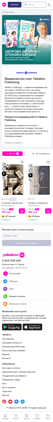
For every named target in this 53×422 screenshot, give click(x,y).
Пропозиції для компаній (13, 351)
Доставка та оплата (11, 368)
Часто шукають (9, 387)
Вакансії (6, 354)
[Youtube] (10, 402)
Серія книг (7, 391)
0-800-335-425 (11, 260)
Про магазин (8, 339)
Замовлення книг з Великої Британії (18, 372)
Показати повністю (13, 143)
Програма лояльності (12, 343)
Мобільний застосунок (14, 311)
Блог (4, 384)
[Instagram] (4, 402)
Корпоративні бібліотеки (13, 347)
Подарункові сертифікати (14, 376)
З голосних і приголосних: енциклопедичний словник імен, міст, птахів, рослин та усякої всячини (13, 203)
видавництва (9, 12)
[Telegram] (23, 402)
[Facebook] (16, 402)
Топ (13, 199)
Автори (5, 395)
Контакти (6, 358)
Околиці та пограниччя (37, 203)
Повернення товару (11, 380)
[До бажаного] (22, 162)
